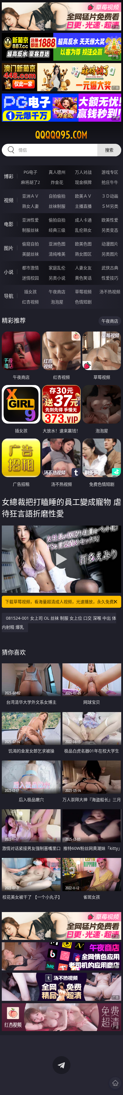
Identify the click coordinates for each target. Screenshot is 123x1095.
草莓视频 (83, 291)
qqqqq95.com (61, 135)
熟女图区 (83, 254)
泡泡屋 (57, 302)
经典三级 (57, 230)
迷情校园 (30, 278)
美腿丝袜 (30, 254)
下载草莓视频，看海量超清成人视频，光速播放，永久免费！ (61, 601)
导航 (8, 296)
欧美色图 (83, 244)
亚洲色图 (57, 244)
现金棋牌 (83, 182)
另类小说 (57, 278)
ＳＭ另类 (110, 206)
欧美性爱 (110, 220)
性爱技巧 (110, 278)
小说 (8, 272)
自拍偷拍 (57, 196)
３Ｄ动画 (110, 196)
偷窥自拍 (30, 244)
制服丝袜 (30, 230)
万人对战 (83, 172)
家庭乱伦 (57, 268)
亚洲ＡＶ (30, 196)
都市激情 (30, 268)
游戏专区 (110, 172)
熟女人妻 (30, 206)
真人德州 (57, 172)
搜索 (109, 150)
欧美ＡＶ (83, 196)
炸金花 (57, 182)
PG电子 (30, 172)
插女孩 (30, 291)
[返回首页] (115, 1083)
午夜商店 (57, 291)
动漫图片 (110, 244)
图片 (8, 248)
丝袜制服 (57, 206)
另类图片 (110, 254)
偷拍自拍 (57, 220)
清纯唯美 (57, 254)
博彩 (8, 176)
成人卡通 (83, 220)
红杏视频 (30, 302)
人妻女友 (83, 268)
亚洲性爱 (30, 220)
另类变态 (110, 230)
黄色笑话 (83, 278)
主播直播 (83, 206)
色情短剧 (83, 302)
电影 (8, 224)
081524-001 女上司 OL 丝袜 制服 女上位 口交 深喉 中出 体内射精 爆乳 (59, 622)
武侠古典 (110, 268)
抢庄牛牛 (110, 182)
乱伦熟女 (83, 230)
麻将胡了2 (30, 182)
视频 (8, 200)
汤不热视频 (109, 291)
